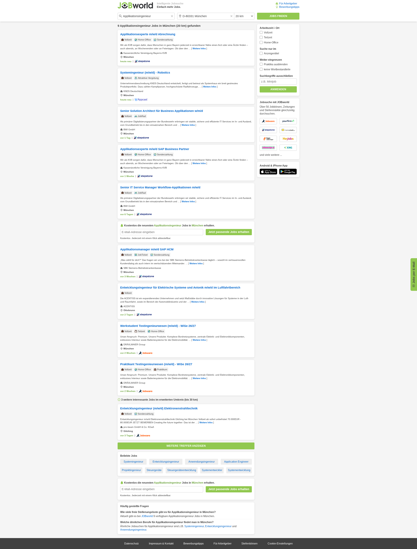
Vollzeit (268, 32)
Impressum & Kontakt (161, 543)
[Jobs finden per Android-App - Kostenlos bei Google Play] (288, 172)
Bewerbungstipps (289, 7)
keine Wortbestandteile (277, 69)
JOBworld (147, 516)
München (169, 25)
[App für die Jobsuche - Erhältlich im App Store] (268, 172)
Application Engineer (236, 461)
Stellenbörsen (249, 543)
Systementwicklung (239, 470)
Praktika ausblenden (276, 64)
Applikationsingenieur (135, 25)
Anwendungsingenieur (201, 461)
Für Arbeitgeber (288, 3)
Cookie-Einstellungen (280, 543)
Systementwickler (212, 470)
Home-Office (271, 42)
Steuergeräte (154, 470)
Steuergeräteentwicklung (181, 470)
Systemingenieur (133, 461)
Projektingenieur (131, 470)
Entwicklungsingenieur (166, 461)
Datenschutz (131, 543)
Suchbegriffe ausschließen (276, 76)
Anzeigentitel (271, 53)
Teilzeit (268, 37)
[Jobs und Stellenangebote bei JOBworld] (135, 5)
